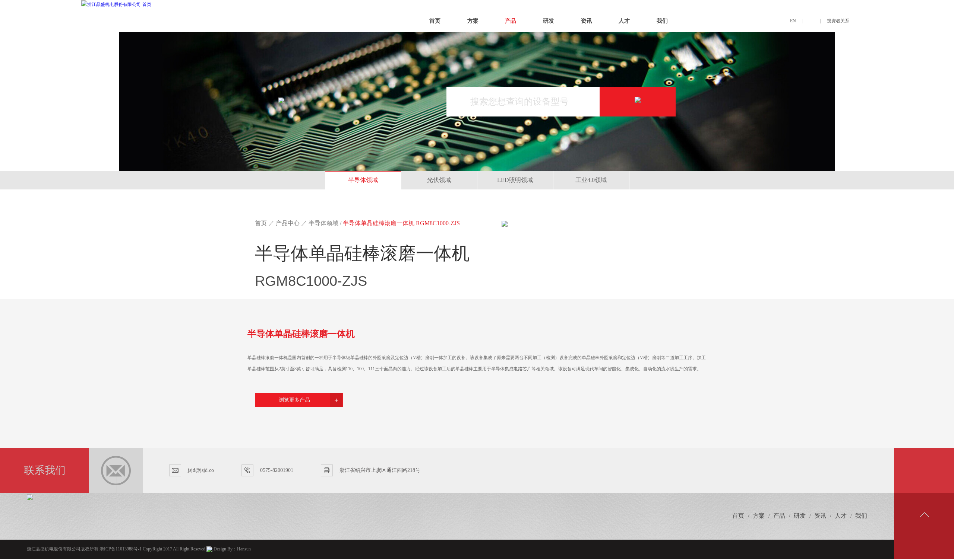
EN (793, 20)
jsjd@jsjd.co (201, 470)
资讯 (586, 21)
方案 (472, 21)
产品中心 (288, 223)
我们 (662, 21)
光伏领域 (439, 180)
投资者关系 (838, 20)
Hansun (244, 549)
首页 (434, 21)
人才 (624, 21)
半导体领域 (363, 180)
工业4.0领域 (591, 180)
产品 (510, 21)
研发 (548, 21)
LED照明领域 (515, 180)
